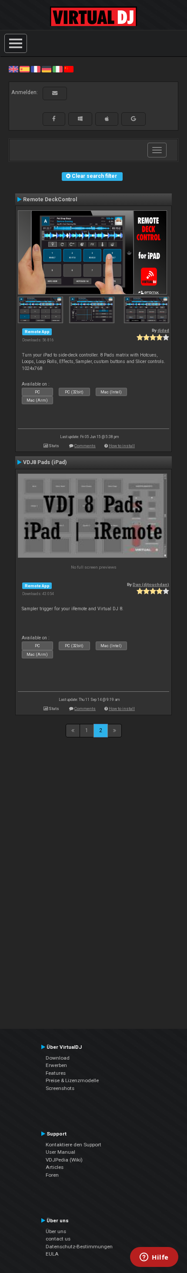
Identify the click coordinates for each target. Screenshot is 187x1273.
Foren (52, 1175)
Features (56, 1073)
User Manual (60, 1152)
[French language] (35, 69)
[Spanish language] (24, 69)
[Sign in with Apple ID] (106, 118)
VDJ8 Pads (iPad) (45, 462)
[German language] (46, 69)
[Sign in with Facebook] (54, 118)
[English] (13, 69)
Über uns (56, 1231)
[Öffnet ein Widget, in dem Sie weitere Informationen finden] (154, 1258)
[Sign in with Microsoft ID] (80, 118)
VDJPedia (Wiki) (64, 1160)
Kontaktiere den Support (73, 1145)
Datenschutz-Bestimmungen (79, 1247)
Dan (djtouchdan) (151, 584)
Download (58, 1058)
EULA (52, 1254)
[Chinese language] (68, 69)
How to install (122, 445)
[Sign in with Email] (55, 93)
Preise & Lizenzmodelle (72, 1080)
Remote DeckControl (50, 199)
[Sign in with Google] (133, 118)
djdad (163, 330)
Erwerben (56, 1065)
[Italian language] (57, 69)
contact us (58, 1239)
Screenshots (60, 1088)
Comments (85, 445)
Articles (54, 1167)
